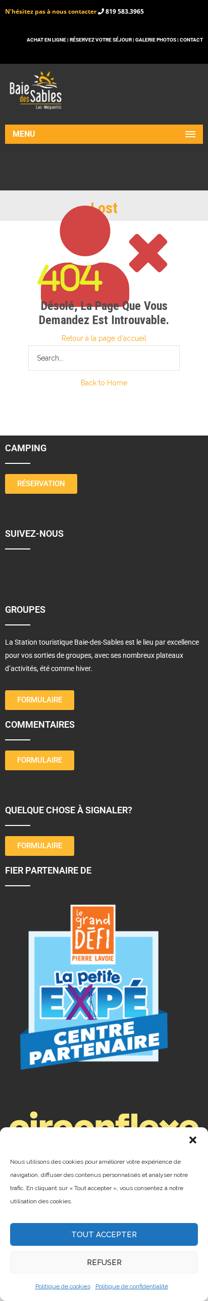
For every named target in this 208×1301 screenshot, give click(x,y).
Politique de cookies (62, 1286)
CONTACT (191, 40)
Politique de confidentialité (131, 1286)
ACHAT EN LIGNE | (48, 40)
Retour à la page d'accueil (104, 338)
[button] (193, 1140)
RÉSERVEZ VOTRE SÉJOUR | (102, 40)
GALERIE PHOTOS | (157, 40)
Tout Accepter (104, 1234)
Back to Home (104, 383)
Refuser (104, 1262)
